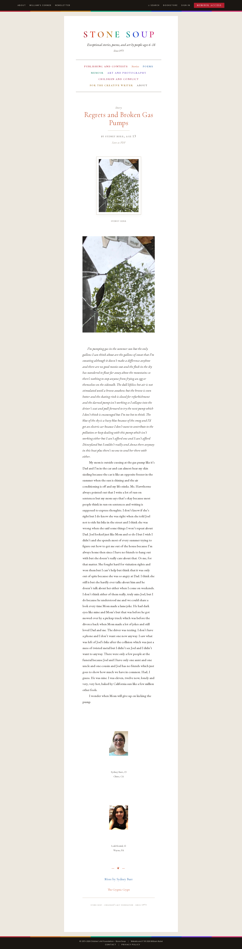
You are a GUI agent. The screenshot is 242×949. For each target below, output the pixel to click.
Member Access (209, 5)
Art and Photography (126, 72)
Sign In (185, 5)
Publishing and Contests (106, 66)
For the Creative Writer (111, 85)
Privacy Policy (130, 944)
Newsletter (62, 5)
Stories (135, 66)
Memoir (97, 72)
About (22, 5)
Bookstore (170, 5)
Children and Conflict (118, 79)
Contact (110, 944)
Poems (148, 66)
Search (155, 5)
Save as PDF (118, 142)
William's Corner (40, 5)
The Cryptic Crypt (119, 889)
